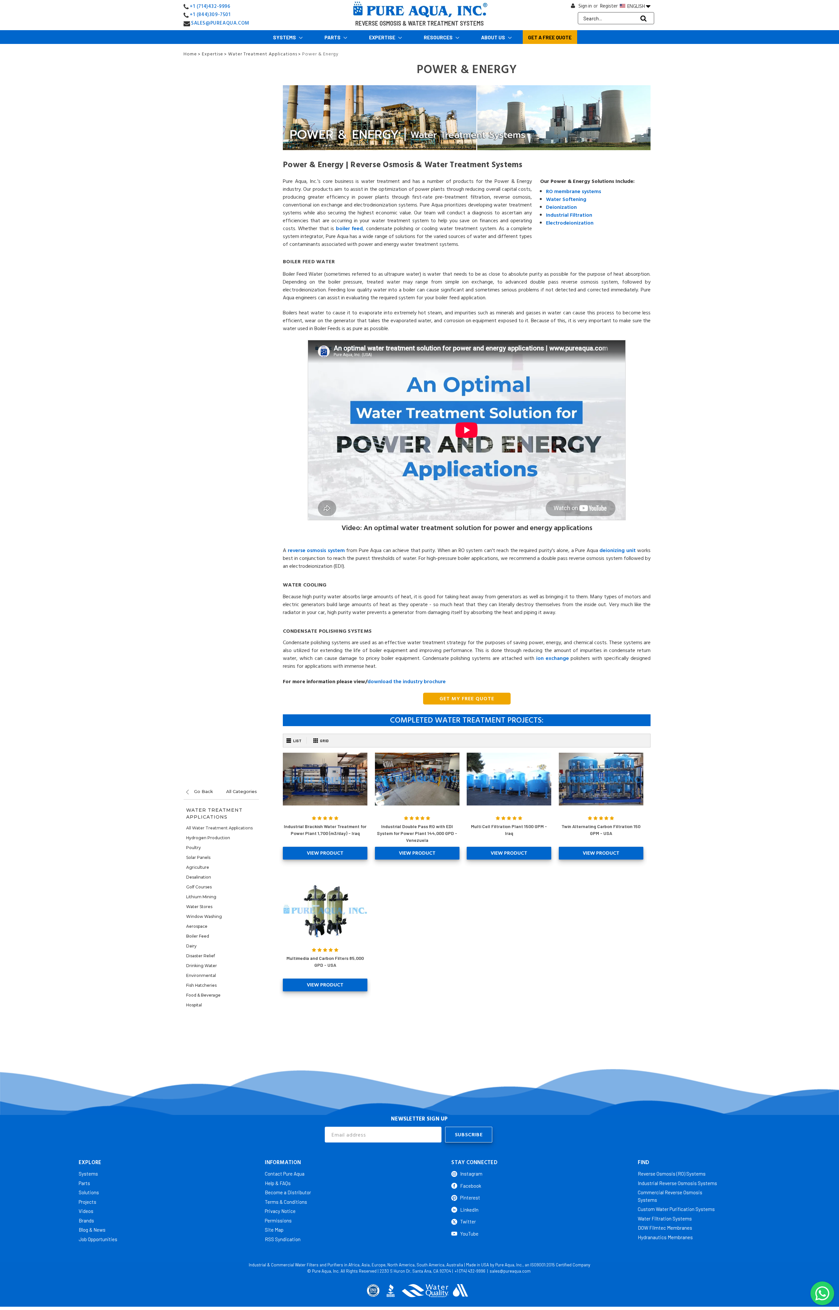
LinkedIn (469, 1210)
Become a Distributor (288, 1192)
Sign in (585, 6)
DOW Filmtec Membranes (665, 1228)
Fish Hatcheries (201, 985)
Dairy (191, 945)
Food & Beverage (203, 995)
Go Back (203, 791)
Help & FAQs (278, 1183)
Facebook (470, 1186)
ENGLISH (636, 6)
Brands (86, 1220)
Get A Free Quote (550, 37)
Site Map (274, 1230)
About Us (493, 37)
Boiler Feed (197, 936)
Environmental (201, 975)
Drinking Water (201, 965)
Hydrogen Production (208, 837)
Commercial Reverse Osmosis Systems (670, 1196)
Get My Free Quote (466, 698)
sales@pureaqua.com (510, 1271)
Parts (332, 37)
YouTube (469, 1234)
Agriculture (197, 867)
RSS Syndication (283, 1239)
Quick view (325, 779)
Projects (87, 1202)
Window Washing (204, 916)
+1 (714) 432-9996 (470, 1271)
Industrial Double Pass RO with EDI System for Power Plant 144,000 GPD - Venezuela (417, 833)
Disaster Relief (200, 955)
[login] (573, 7)
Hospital (194, 1004)
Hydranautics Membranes (665, 1237)
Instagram (471, 1174)
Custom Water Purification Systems (676, 1209)
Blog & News (92, 1230)
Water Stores (199, 906)
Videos (86, 1211)
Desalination (198, 877)
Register (609, 6)
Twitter (468, 1221)
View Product (325, 853)
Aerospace (196, 926)
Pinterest (470, 1198)
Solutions (89, 1192)
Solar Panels (198, 857)
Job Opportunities (98, 1239)
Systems (285, 37)
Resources (439, 37)
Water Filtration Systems (665, 1218)
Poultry (193, 847)
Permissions (278, 1220)
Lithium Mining (201, 896)
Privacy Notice (280, 1211)
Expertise (382, 37)
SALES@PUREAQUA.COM (220, 23)
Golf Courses (199, 886)
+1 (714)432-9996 (210, 6)
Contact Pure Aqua (284, 1174)
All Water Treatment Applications (219, 827)
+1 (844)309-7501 (210, 14)
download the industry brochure (406, 681)
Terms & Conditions (286, 1202)
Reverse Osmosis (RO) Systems (672, 1174)
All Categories (241, 791)
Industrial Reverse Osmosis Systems (677, 1183)
